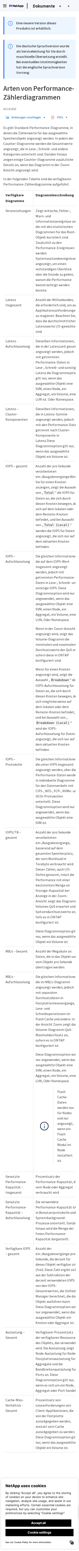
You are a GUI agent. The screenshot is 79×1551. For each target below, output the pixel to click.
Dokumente (44, 6)
